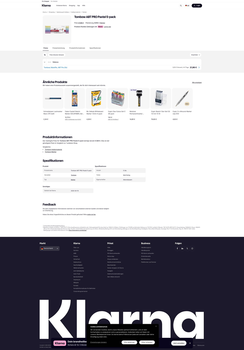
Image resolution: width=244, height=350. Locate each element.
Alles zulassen (147, 342)
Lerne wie (107, 27)
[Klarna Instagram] (192, 248)
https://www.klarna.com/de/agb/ (77, 230)
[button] (187, 6)
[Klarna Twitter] (187, 248)
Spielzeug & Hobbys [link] (63, 12)
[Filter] (45, 55)
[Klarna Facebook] (177, 248)
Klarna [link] (45, 12)
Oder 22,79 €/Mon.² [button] (113, 119)
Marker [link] (84, 12)
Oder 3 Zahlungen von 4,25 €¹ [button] (73, 119)
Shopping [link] (52, 12)
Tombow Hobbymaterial (53, 149)
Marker (102, 23)
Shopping (72, 5)
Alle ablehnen (129, 342)
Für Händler (54, 1)
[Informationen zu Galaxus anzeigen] (45, 62)
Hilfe (83, 5)
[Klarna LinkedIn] (182, 248)
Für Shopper (45, 1)
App (78, 5)
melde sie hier (91, 214)
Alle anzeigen (197, 82)
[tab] (46, 48)
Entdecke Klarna (61, 5)
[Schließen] (156, 326)
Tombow (73, 175)
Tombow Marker (50, 152)
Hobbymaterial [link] (75, 12)
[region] (123, 335)
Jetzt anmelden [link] (178, 343)
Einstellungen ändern (98, 342)
